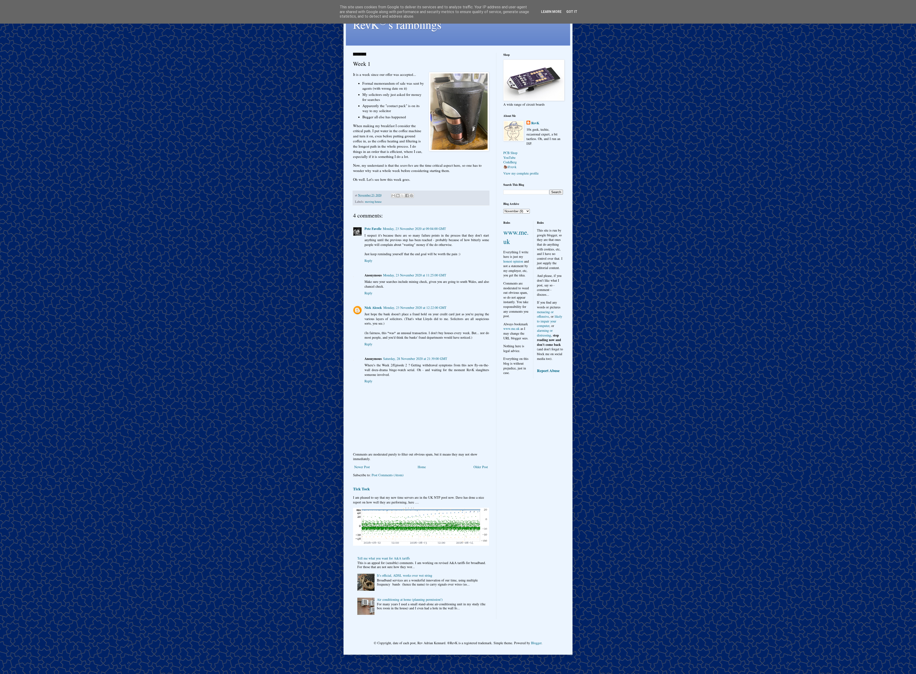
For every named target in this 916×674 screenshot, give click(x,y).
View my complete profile (521, 173)
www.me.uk (511, 328)
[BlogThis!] (398, 195)
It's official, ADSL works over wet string (404, 575)
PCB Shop (510, 152)
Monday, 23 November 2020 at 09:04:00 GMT (414, 228)
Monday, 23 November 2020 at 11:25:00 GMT (414, 275)
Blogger (536, 643)
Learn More (551, 12)
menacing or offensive (545, 314)
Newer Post (362, 467)
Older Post (481, 467)
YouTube (509, 157)
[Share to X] (402, 195)
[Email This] (393, 195)
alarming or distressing (545, 332)
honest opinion (513, 261)
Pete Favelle (372, 228)
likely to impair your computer (549, 321)
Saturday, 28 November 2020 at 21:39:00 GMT (415, 358)
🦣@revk (509, 167)
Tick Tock (361, 489)
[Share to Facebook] (407, 195)
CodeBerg (510, 162)
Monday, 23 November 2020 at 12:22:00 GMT (415, 307)
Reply (368, 260)
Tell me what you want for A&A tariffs (383, 558)
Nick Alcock (373, 307)
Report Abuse (548, 370)
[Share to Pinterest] (411, 195)
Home (422, 467)
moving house (373, 202)
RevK (535, 123)
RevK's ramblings (397, 24)
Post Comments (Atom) (388, 475)
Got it (571, 12)
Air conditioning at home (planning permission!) (410, 599)
